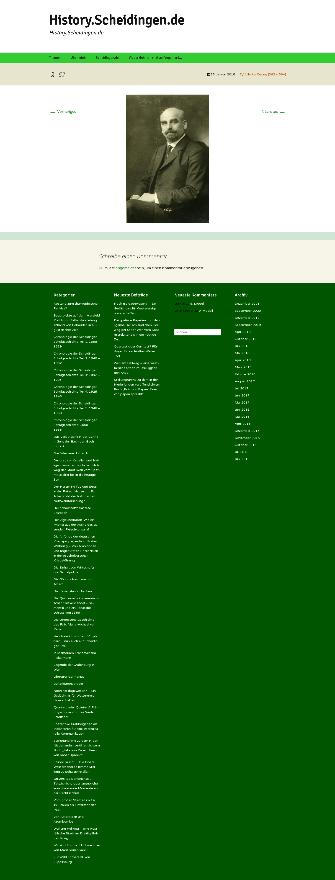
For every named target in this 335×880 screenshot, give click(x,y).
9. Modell (197, 304)
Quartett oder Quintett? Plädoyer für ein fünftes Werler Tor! (136, 351)
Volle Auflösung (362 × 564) (264, 74)
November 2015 (247, 438)
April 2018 (243, 360)
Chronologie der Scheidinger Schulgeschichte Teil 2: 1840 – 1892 (77, 358)
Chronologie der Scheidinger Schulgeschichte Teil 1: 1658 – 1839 (77, 341)
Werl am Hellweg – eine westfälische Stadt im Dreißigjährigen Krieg (76, 833)
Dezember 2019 (247, 318)
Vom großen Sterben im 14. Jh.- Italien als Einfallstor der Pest (75, 805)
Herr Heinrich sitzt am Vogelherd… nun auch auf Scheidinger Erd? (76, 641)
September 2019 (248, 325)
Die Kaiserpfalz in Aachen (73, 591)
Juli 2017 (241, 388)
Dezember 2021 (247, 304)
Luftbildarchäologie (68, 684)
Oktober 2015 (246, 445)
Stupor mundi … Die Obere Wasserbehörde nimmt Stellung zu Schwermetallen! (75, 767)
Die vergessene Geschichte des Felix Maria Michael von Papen (74, 624)
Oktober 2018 (246, 339)
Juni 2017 (242, 395)
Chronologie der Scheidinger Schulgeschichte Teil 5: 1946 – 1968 (77, 408)
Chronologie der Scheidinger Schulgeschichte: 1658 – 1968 (75, 425)
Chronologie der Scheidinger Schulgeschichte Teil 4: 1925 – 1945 (77, 391)
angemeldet (126, 268)
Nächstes (274, 111)
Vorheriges (62, 111)
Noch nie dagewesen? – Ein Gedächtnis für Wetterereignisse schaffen (75, 695)
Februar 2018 (245, 374)
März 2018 (243, 367)
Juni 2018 (242, 346)
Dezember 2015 (247, 431)
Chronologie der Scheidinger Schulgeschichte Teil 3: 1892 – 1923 (77, 375)
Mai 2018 (242, 353)
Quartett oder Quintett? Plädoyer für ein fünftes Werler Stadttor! (76, 712)
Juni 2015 (242, 459)
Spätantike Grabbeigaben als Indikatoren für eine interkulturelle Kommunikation (76, 729)
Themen (55, 58)
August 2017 (245, 381)
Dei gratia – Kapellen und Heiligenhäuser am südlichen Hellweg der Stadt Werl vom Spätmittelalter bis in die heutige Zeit (77, 469)
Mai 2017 (242, 402)
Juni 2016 (242, 410)
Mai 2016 (242, 417)
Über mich (78, 58)
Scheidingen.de (107, 58)
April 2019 (243, 332)
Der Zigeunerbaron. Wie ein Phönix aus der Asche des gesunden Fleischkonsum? (76, 524)
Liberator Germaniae (69, 677)
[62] (167, 158)
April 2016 (243, 424)
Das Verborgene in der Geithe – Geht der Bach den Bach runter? (76, 441)
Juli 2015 (241, 452)
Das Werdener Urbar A (71, 453)
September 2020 (248, 311)
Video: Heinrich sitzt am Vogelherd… (155, 58)
